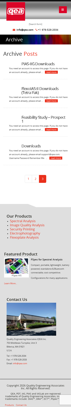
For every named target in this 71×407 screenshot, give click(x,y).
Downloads (31, 146)
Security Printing (22, 229)
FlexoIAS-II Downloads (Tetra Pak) (39, 90)
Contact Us (21, 405)
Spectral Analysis (23, 221)
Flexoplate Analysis (24, 237)
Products (9, 405)
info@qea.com (24, 29)
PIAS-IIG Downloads (37, 63)
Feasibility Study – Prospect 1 (43, 119)
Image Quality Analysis (27, 225)
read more (51, 72)
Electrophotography (25, 233)
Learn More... (10, 283)
